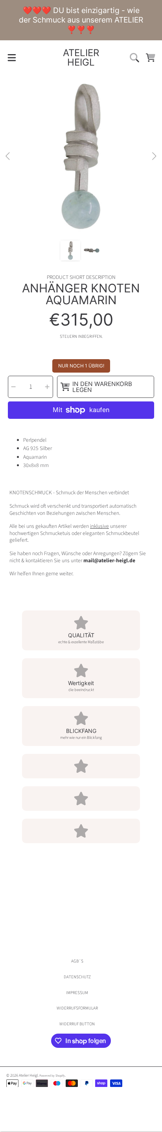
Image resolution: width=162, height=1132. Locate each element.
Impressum (77, 993)
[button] (11, 57)
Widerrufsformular (77, 1008)
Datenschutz (77, 977)
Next (153, 156)
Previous (8, 156)
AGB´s (77, 961)
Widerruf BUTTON (77, 1024)
